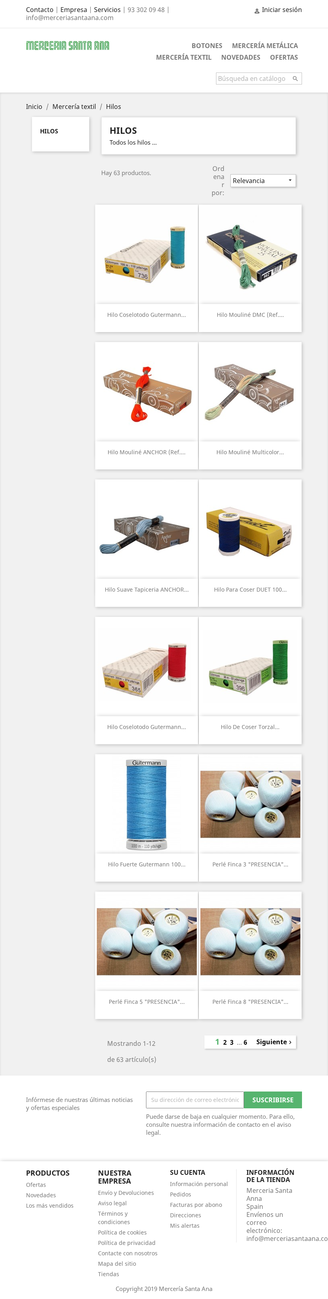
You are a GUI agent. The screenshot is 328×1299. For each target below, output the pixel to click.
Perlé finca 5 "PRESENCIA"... (147, 1001)
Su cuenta (187, 1172)
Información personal (199, 1184)
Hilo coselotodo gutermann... (146, 314)
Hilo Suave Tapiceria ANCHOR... (147, 589)
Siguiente (275, 1042)
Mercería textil (184, 57)
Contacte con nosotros (128, 1253)
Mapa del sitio (117, 1263)
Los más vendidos (50, 1205)
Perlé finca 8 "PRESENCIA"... (250, 1001)
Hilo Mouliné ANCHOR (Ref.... (147, 452)
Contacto (40, 9)
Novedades (240, 57)
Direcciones (185, 1215)
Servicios (107, 9)
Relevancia (263, 180)
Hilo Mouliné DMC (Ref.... (250, 314)
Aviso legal (112, 1203)
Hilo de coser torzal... (250, 727)
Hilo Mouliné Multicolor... (250, 452)
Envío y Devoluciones (126, 1192)
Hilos (49, 131)
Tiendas (108, 1274)
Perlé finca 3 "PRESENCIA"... (250, 864)
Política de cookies (122, 1232)
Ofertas (284, 57)
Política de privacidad (127, 1243)
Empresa (73, 9)
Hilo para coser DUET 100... (250, 589)
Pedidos (180, 1194)
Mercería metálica (265, 45)
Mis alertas (185, 1225)
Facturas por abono (196, 1204)
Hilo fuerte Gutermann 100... (147, 864)
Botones (207, 45)
